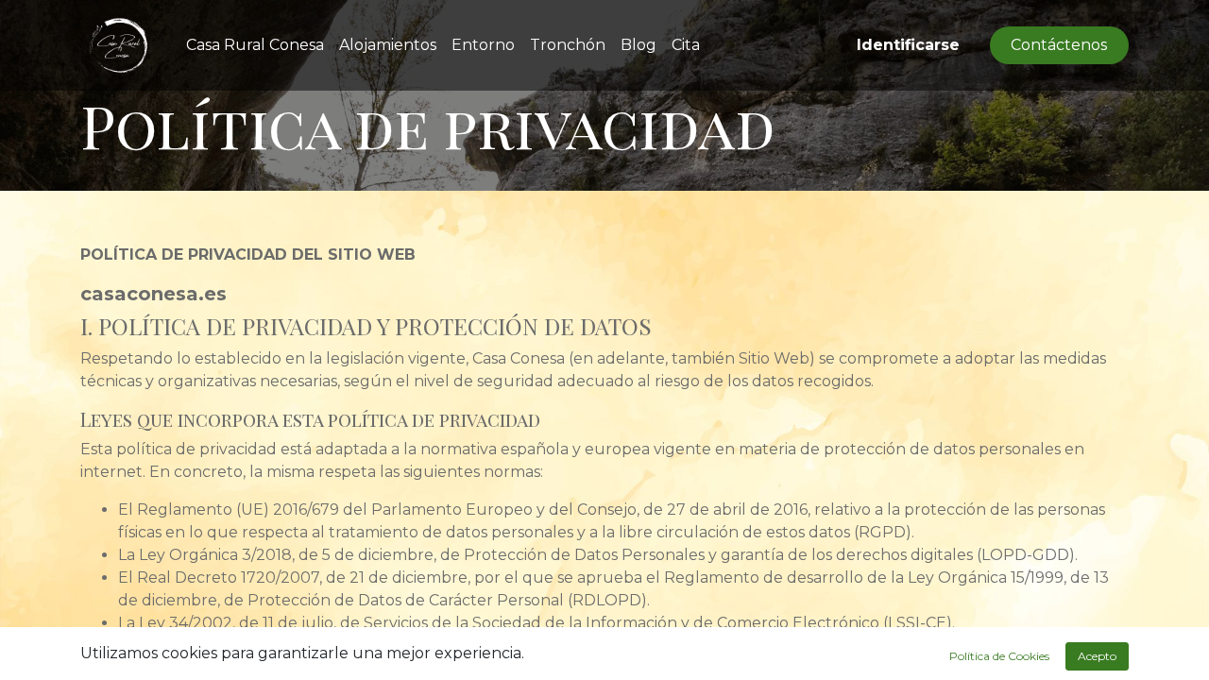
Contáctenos (1059, 45)
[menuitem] (255, 45)
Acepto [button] (1097, 656)
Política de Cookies (999, 656)
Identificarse (908, 45)
